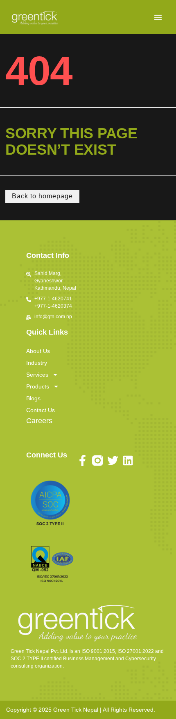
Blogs (33, 398)
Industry (36, 363)
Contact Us (40, 410)
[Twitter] (112, 460)
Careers (39, 421)
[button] (158, 17)
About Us (38, 351)
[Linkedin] (127, 460)
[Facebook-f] (82, 460)
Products (37, 386)
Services (37, 374)
